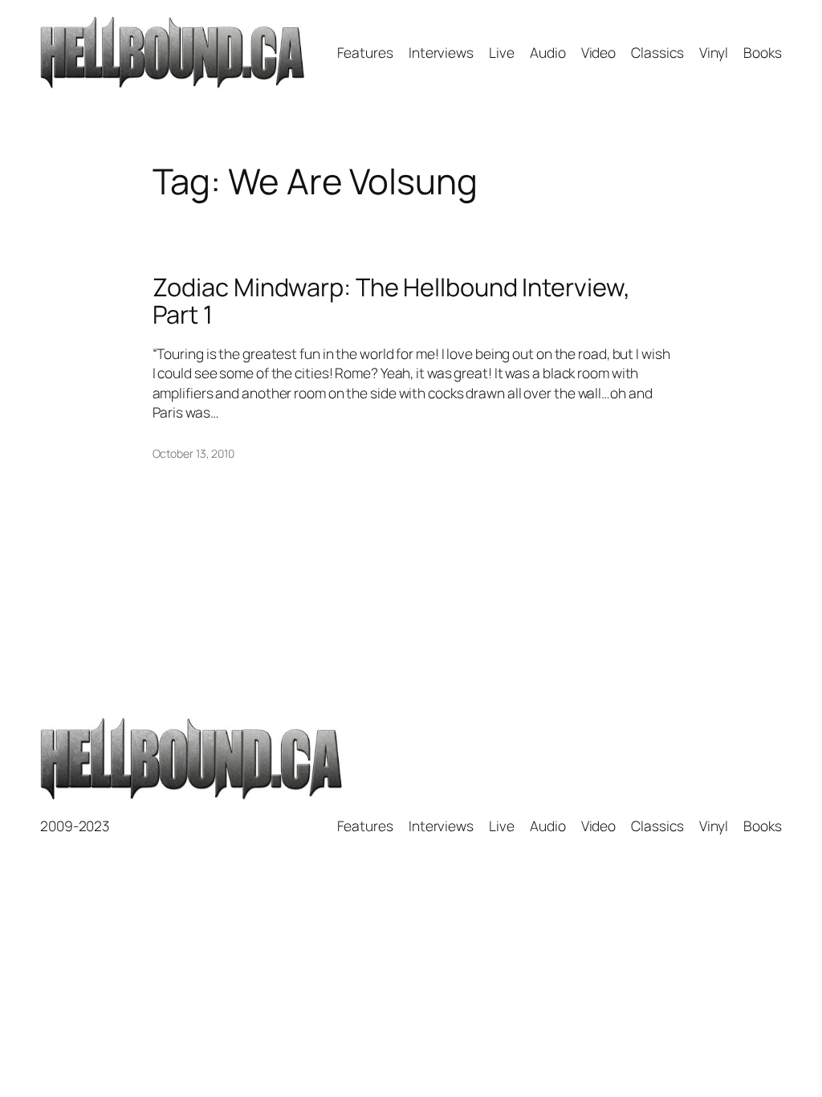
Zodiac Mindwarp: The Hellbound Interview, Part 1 (391, 300)
